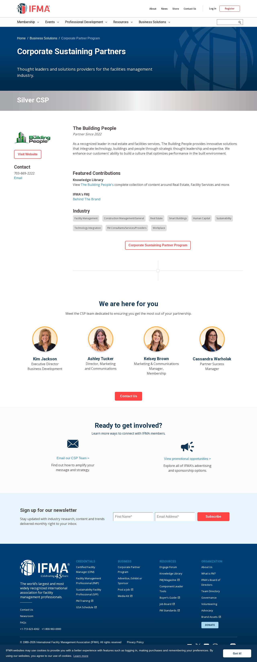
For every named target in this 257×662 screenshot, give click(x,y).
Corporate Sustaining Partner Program (157, 245)
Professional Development (84, 22)
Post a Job (124, 589)
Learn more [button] (80, 655)
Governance (209, 597)
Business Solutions (152, 22)
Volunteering (209, 604)
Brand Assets (209, 617)
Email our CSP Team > (73, 458)
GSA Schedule (84, 607)
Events (50, 22)
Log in (212, 8)
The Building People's (97, 184)
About (152, 8)
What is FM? (208, 573)
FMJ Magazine (168, 580)
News (164, 8)
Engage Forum (168, 567)
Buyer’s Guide (168, 597)
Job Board (165, 604)
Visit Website (28, 154)
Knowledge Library (171, 573)
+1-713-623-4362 (29, 629)
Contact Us (190, 8)
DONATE (210, 625)
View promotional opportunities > (187, 458)
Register (230, 8)
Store (175, 8)
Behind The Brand (86, 199)
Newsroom (26, 616)
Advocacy (207, 610)
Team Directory (210, 591)
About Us (206, 567)
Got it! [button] (237, 653)
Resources (120, 22)
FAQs (23, 622)
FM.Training (83, 601)
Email (18, 178)
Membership (26, 22)
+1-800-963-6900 (51, 629)
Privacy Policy (135, 642)
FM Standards (168, 610)
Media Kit (123, 596)
